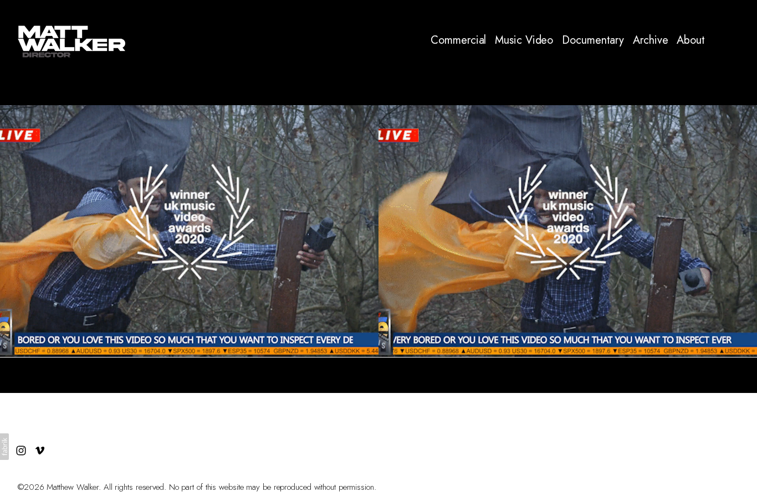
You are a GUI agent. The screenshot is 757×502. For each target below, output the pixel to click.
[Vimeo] (736, 40)
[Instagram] (717, 40)
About (691, 40)
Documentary (593, 40)
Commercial (458, 40)
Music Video (524, 40)
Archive (650, 40)
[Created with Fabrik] (4, 446)
